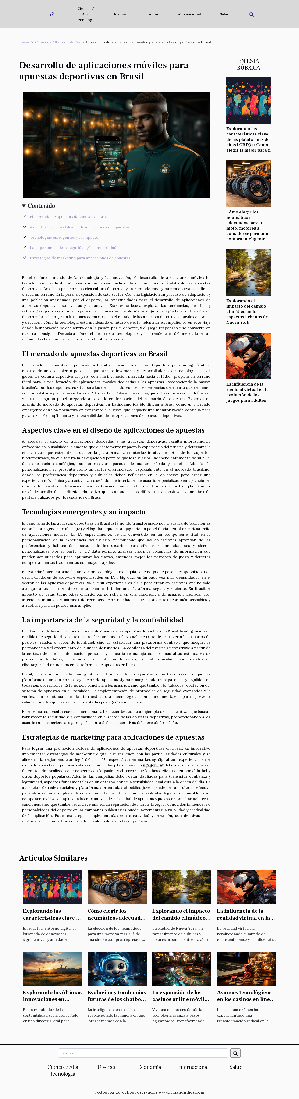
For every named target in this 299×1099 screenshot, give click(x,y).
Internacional (188, 14)
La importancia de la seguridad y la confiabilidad (73, 247)
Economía (152, 14)
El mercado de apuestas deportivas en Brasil (70, 216)
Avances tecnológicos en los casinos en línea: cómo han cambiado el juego (245, 1003)
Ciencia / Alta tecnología (86, 14)
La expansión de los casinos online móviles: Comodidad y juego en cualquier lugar (181, 1003)
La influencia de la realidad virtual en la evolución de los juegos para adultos (247, 392)
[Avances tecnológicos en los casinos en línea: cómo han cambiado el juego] (246, 968)
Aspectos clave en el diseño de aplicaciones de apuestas (80, 227)
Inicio (24, 42)
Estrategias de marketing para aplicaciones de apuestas (80, 257)
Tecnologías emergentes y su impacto (64, 237)
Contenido (41, 205)
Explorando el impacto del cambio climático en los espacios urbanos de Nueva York (247, 311)
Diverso (119, 14)
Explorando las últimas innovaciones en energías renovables (52, 999)
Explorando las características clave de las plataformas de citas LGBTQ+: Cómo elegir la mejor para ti (248, 139)
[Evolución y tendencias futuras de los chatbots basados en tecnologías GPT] (117, 968)
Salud (224, 14)
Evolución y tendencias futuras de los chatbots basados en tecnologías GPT (117, 1003)
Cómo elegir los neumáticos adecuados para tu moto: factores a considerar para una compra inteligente (247, 225)
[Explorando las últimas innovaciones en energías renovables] (52, 968)
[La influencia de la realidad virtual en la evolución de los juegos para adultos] (248, 355)
